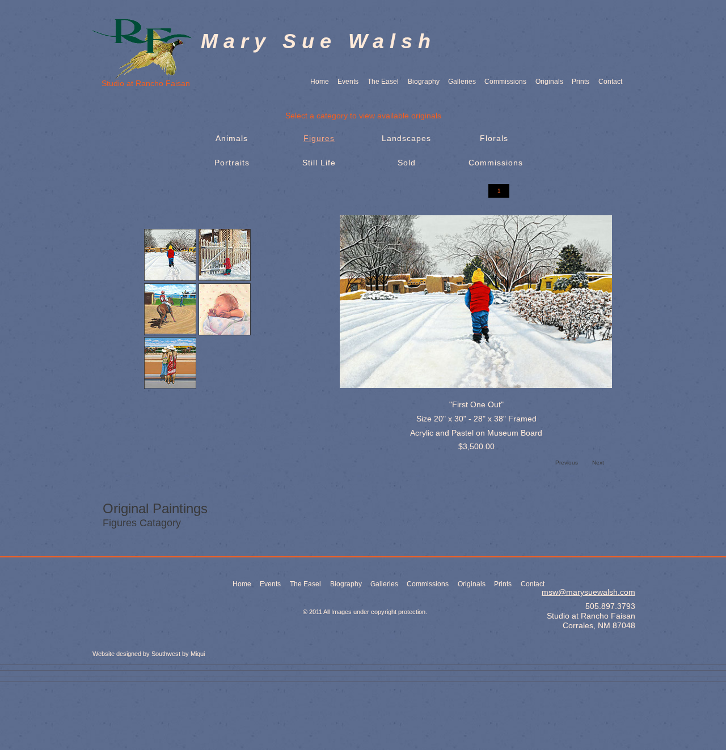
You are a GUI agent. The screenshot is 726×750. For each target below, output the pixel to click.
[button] (498, 191)
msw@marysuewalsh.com (588, 591)
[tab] (170, 255)
